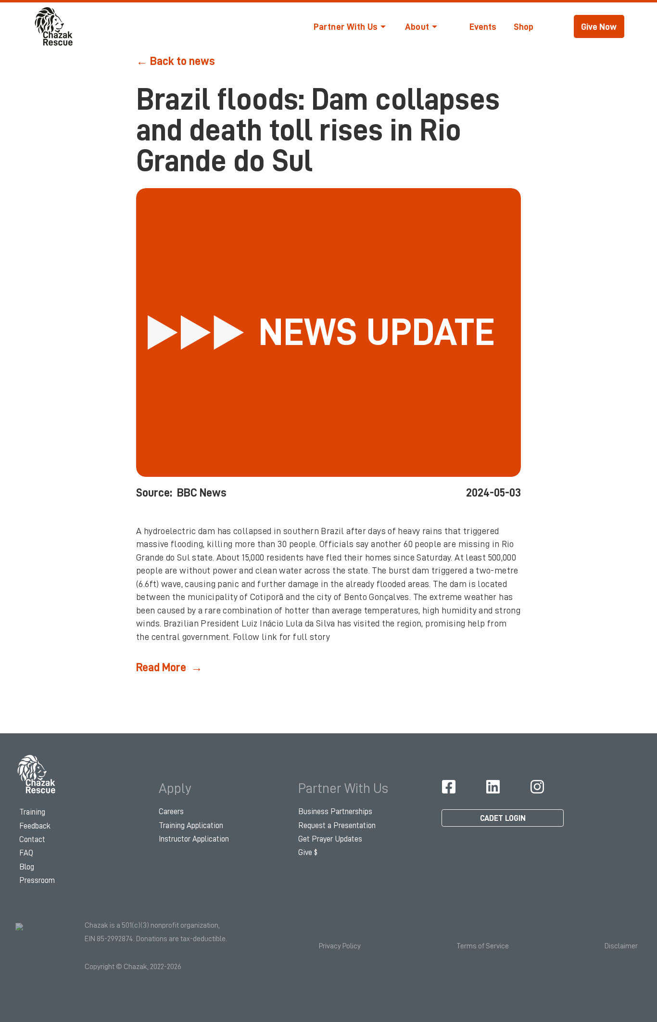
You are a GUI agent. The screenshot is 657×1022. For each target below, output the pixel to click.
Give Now (599, 26)
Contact (32, 839)
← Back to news (175, 61)
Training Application (191, 825)
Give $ (307, 852)
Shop (523, 26)
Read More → (169, 667)
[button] (350, 26)
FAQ (26, 853)
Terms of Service (482, 946)
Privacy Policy (340, 946)
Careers (171, 811)
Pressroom (37, 880)
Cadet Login (503, 818)
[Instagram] (537, 787)
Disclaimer (621, 946)
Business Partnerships (335, 811)
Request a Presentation (337, 825)
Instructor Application (194, 839)
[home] (54, 26)
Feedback (35, 826)
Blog (26, 867)
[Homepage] (37, 774)
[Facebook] (449, 787)
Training (32, 812)
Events (482, 26)
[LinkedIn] (493, 787)
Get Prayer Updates (330, 839)
